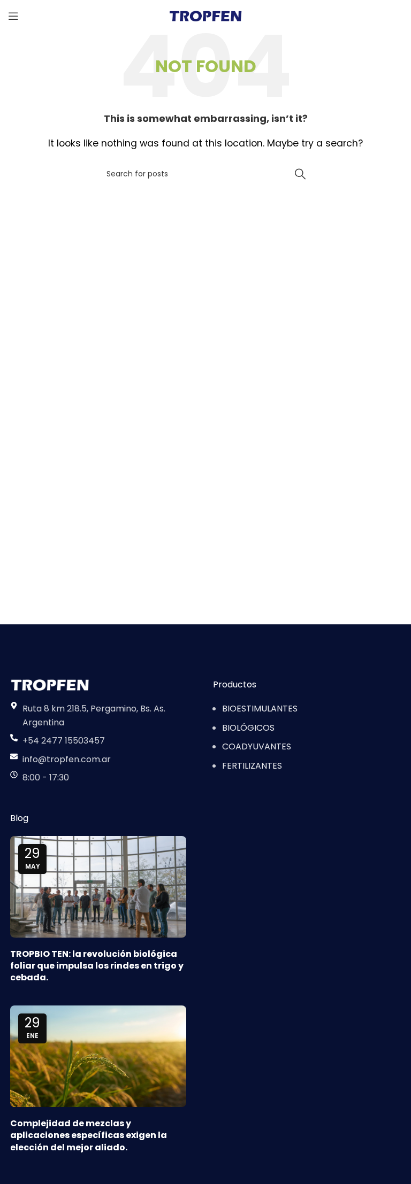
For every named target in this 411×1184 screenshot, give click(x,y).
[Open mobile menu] (13, 16)
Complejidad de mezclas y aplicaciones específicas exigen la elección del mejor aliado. (88, 1135)
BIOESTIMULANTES (260, 708)
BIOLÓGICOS (248, 728)
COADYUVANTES (256, 746)
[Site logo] (205, 15)
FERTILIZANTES (252, 766)
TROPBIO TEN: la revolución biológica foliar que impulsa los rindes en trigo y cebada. (97, 966)
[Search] (300, 173)
